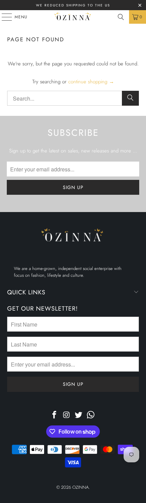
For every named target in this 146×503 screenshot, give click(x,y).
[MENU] (3, 17)
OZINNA (80, 487)
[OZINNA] (73, 17)
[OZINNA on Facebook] (55, 415)
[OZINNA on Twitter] (79, 415)
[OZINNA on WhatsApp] (91, 415)
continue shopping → (91, 81)
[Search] (120, 17)
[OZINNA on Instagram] (66, 415)
